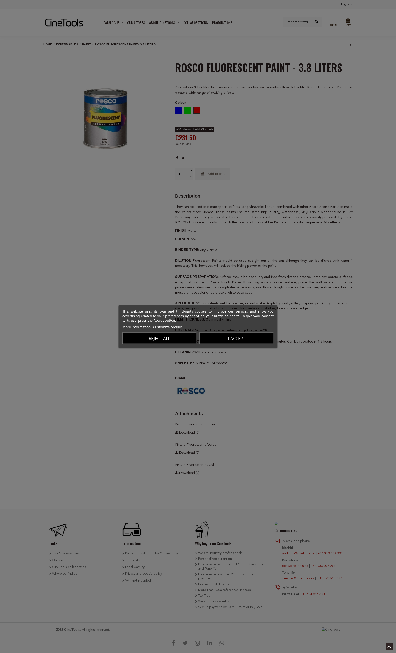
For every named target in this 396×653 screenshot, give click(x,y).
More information (136, 327)
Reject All (159, 338)
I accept (236, 338)
